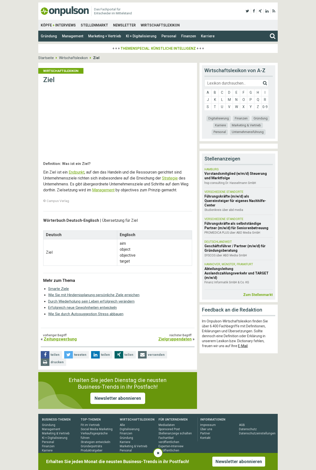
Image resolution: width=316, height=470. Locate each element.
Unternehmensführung (248, 132)
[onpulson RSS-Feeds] (273, 11)
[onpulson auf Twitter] (247, 11)
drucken (57, 362)
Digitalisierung (218, 118)
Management (72, 36)
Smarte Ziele (58, 289)
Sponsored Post (169, 429)
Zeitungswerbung (60, 339)
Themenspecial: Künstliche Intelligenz (158, 48)
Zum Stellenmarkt (258, 295)
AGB (242, 425)
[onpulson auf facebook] (254, 11)
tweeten (80, 355)
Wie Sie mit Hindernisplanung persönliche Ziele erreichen (93, 295)
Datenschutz (248, 429)
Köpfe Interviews (58, 25)
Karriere (208, 36)
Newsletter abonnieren (118, 398)
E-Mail (243, 346)
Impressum (208, 425)
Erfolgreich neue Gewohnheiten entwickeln (82, 307)
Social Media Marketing (97, 429)
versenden (156, 355)
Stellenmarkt (94, 25)
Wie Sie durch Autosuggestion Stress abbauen (85, 314)
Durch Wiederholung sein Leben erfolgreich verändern (91, 301)
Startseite (46, 58)
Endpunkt (76, 172)
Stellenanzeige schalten (175, 433)
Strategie (170, 178)
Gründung (49, 36)
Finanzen (188, 36)
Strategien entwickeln (95, 442)
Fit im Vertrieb (90, 425)
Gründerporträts (91, 446)
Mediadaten (166, 425)
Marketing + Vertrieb (104, 36)
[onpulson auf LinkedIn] (267, 11)
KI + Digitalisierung (141, 36)
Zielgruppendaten (175, 339)
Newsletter (124, 25)
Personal (168, 36)
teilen (55, 355)
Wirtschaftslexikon (160, 25)
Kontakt (205, 438)
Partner (205, 433)
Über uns (206, 429)
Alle (122, 425)
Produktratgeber (91, 450)
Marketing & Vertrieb (246, 125)
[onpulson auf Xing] (260, 11)
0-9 (265, 107)
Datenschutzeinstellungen (257, 433)
